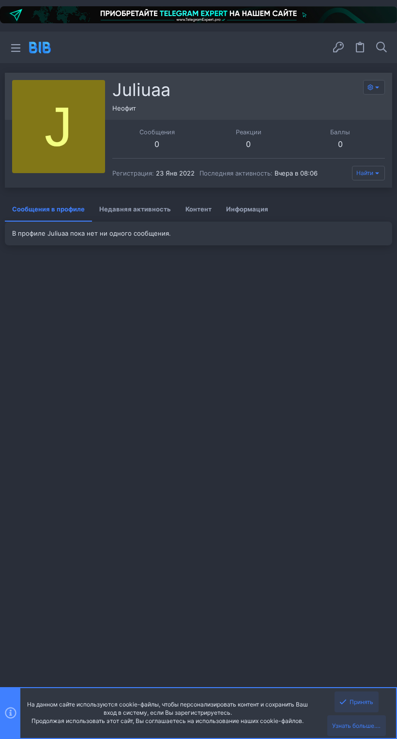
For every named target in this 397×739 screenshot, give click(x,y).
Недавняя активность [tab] (135, 209)
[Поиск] (381, 47)
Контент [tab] (198, 209)
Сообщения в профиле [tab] (48, 209)
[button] (16, 47)
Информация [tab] (247, 209)
